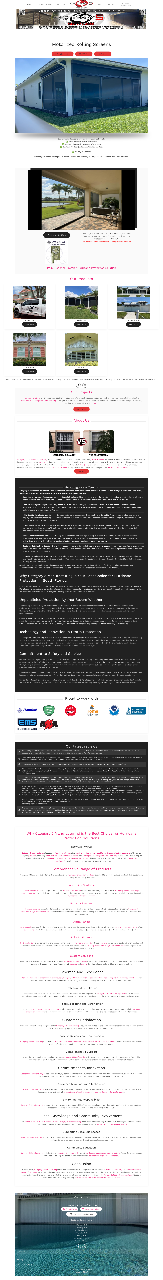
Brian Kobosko (98, 459)
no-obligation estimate (118, 467)
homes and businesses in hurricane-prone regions (66, 858)
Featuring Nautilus (57, 235)
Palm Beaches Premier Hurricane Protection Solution (81, 267)
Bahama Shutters (81, 903)
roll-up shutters (118, 946)
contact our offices (58, 467)
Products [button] (61, 4)
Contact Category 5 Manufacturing (118, 1175)
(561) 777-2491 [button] (84, 54)
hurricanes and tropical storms (81, 896)
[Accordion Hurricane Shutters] (81, 441)
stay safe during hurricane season (103, 1156)
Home (29, 4)
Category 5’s (32, 565)
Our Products (81, 279)
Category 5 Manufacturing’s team (111, 993)
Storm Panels (81, 921)
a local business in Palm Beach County (41, 1122)
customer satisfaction (43, 568)
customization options (90, 565)
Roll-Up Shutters (81, 937)
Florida (87, 586)
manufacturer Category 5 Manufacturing (38, 401)
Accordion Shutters (81, 885)
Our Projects (81, 392)
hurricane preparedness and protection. (102, 1153)
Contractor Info (44, 4)
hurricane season (110, 586)
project (94, 403)
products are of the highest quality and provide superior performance (94, 1092)
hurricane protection (86, 568)
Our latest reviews (81, 746)
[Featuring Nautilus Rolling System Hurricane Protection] (56, 252)
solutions (71, 624)
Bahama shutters (70, 856)
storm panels (88, 856)
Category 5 (22, 459)
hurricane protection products (81, 875)
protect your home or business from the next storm (97, 1178)
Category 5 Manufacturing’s (31, 618)
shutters (103, 943)
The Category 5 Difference (81, 487)
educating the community (68, 1153)
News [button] (100, 4)
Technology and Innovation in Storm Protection (60, 632)
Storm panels (26, 927)
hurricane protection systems (100, 662)
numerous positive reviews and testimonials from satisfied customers (85, 1041)
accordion (95, 618)
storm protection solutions (90, 589)
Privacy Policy (23, 1260)
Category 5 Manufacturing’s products (44, 1009)
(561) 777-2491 (71, 1209)
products (134, 589)
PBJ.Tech (87, 1272)
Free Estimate (102, 54)
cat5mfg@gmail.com (92, 1209)
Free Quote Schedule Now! (83, 1214)
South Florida (107, 491)
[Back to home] (81, 4)
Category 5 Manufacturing (50, 576)
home (103, 624)
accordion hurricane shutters (76, 638)
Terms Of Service (24, 1264)
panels (84, 964)
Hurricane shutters (32, 398)
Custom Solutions (81, 955)
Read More (82, 471)
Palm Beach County (38, 459)
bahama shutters (79, 618)
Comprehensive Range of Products (81, 869)
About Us (81, 420)
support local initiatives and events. (111, 1124)
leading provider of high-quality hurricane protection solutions (103, 853)
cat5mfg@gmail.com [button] (62, 54)
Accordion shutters (32, 890)
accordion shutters (54, 856)
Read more (30, 324)
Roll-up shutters (27, 943)
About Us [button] (112, 4)
